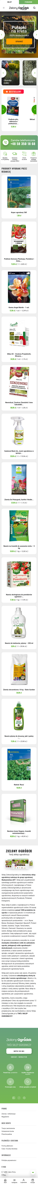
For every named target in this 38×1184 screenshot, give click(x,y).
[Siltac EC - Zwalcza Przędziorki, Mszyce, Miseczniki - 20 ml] (19, 334)
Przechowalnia (7, 1134)
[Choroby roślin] (11, 72)
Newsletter (23, 1057)
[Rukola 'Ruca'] (19, 764)
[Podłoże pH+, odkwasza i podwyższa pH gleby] (13, 106)
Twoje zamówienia (8, 1128)
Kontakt (14, 1057)
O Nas (4, 1175)
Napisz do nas (19, 1051)
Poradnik (28, 2)
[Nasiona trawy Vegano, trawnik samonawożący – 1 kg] (19, 811)
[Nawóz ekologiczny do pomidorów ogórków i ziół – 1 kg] (19, 574)
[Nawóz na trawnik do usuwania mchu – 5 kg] (19, 526)
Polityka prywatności (9, 1160)
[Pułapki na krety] (19, 34)
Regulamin (5, 1117)
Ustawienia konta (8, 1131)
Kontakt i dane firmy (9, 1172)
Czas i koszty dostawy (9, 1149)
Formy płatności (7, 1146)
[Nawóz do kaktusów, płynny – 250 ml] (19, 623)
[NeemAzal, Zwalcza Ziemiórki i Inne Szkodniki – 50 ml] (19, 382)
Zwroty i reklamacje (9, 1114)
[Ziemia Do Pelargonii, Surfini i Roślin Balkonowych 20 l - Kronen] (19, 479)
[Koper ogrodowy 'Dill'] (19, 192)
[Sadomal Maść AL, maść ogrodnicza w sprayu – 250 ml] (19, 431)
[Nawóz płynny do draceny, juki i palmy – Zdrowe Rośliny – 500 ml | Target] (19, 716)
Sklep (9, 2)
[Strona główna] (19, 8)
